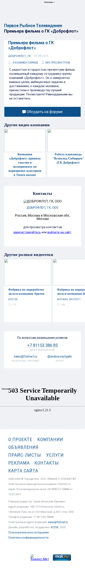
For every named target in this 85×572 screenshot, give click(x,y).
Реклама (19, 463)
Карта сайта (23, 470)
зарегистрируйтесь (27, 232)
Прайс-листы (24, 455)
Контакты (46, 463)
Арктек (13, 299)
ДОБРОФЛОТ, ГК (19, 55)
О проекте (20, 439)
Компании (50, 439)
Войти (76, 22)
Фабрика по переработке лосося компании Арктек (26, 291)
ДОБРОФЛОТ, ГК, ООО (42, 207)
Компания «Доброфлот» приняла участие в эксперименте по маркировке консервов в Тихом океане (24, 164)
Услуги (55, 455)
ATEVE (55, 527)
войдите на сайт (59, 232)
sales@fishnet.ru (58, 522)
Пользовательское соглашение (28, 532)
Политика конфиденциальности (28, 537)
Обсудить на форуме (45, 112)
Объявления (23, 447)
